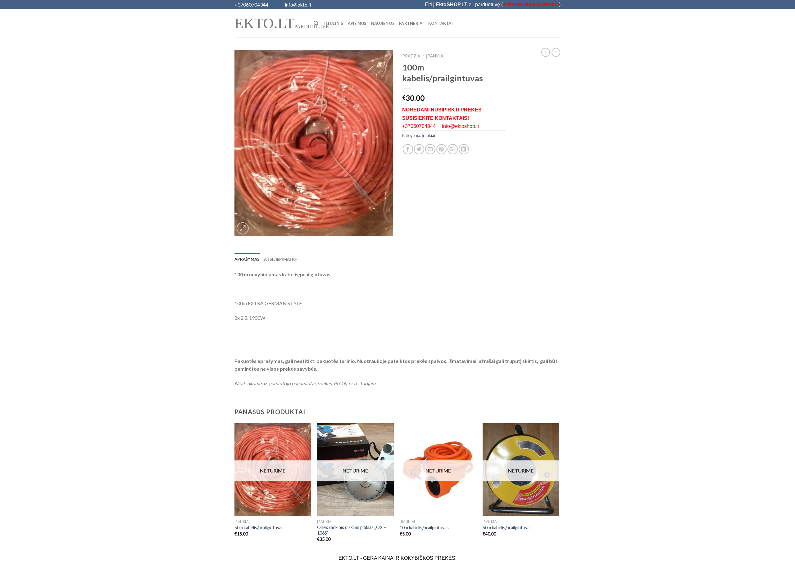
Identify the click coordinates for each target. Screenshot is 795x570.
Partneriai (411, 23)
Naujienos (383, 23)
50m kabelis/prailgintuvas (259, 527)
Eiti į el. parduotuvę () (493, 4)
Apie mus (357, 23)
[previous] (234, 488)
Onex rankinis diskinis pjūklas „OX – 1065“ (351, 530)
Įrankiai (435, 55)
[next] (558, 488)
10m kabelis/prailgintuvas (424, 527)
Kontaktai (440, 23)
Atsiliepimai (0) (280, 259)
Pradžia (411, 55)
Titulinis (333, 23)
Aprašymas (247, 259)
